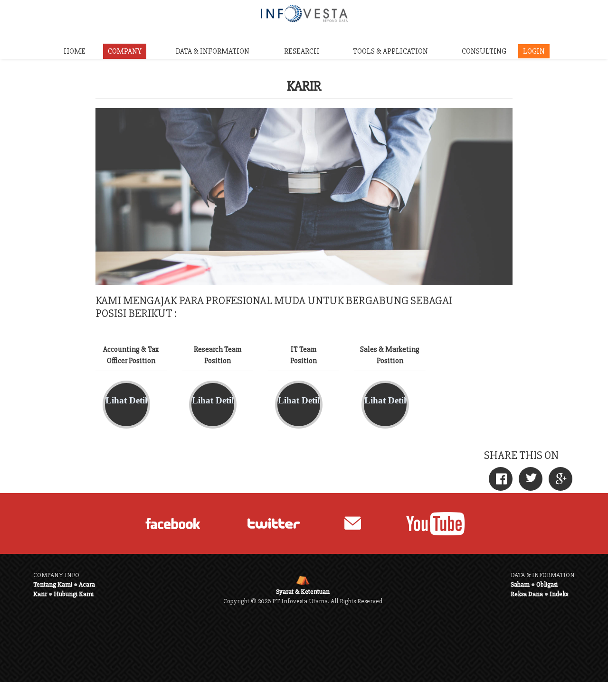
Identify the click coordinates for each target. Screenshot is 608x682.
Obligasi (547, 584)
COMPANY (125, 51)
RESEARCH (301, 51)
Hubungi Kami (74, 594)
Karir (40, 594)
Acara (87, 584)
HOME (75, 51)
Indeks (559, 594)
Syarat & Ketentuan (303, 592)
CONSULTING (484, 51)
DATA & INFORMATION (212, 51)
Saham (520, 584)
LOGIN (534, 51)
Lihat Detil (126, 400)
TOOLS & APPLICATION (390, 51)
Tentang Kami (52, 584)
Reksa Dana (527, 594)
